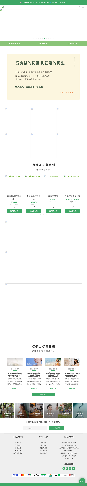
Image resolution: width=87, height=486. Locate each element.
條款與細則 (43, 453)
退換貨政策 (43, 448)
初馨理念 (18, 450)
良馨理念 (18, 448)
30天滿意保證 (18, 453)
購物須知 (43, 445)
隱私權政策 (43, 450)
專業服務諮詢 (69, 464)
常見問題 (43, 442)
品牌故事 (18, 442)
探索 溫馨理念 (66, 92)
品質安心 (18, 445)
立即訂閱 (56, 428)
